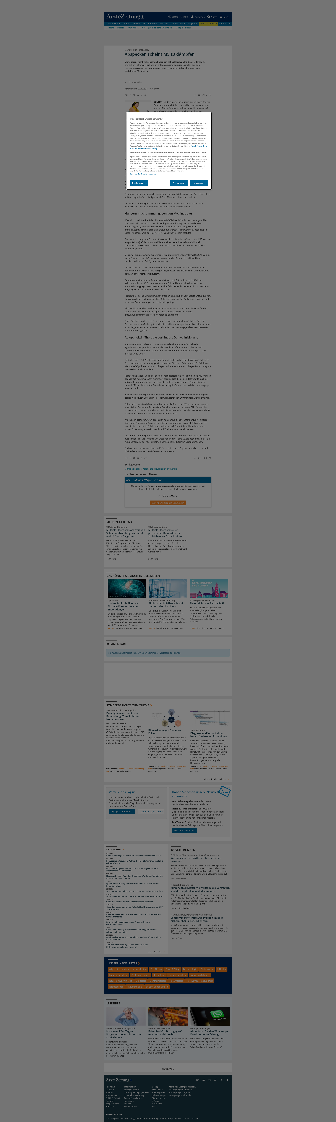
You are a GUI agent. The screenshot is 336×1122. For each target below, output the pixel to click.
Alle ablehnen (179, 183)
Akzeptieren (199, 183)
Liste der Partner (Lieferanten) (143, 174)
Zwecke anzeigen (139, 183)
